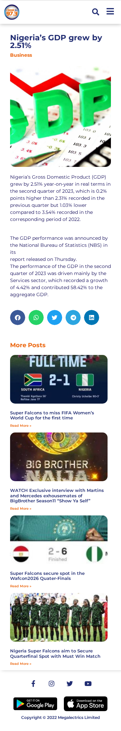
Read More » (20, 425)
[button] (95, 12)
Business (21, 55)
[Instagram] (51, 683)
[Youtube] (87, 683)
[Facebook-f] (33, 683)
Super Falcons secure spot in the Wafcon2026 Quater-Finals (47, 575)
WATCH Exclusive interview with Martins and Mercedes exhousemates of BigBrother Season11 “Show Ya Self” (57, 495)
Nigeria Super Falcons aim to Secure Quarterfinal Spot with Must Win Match (55, 653)
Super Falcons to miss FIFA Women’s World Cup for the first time (52, 415)
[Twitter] (69, 683)
